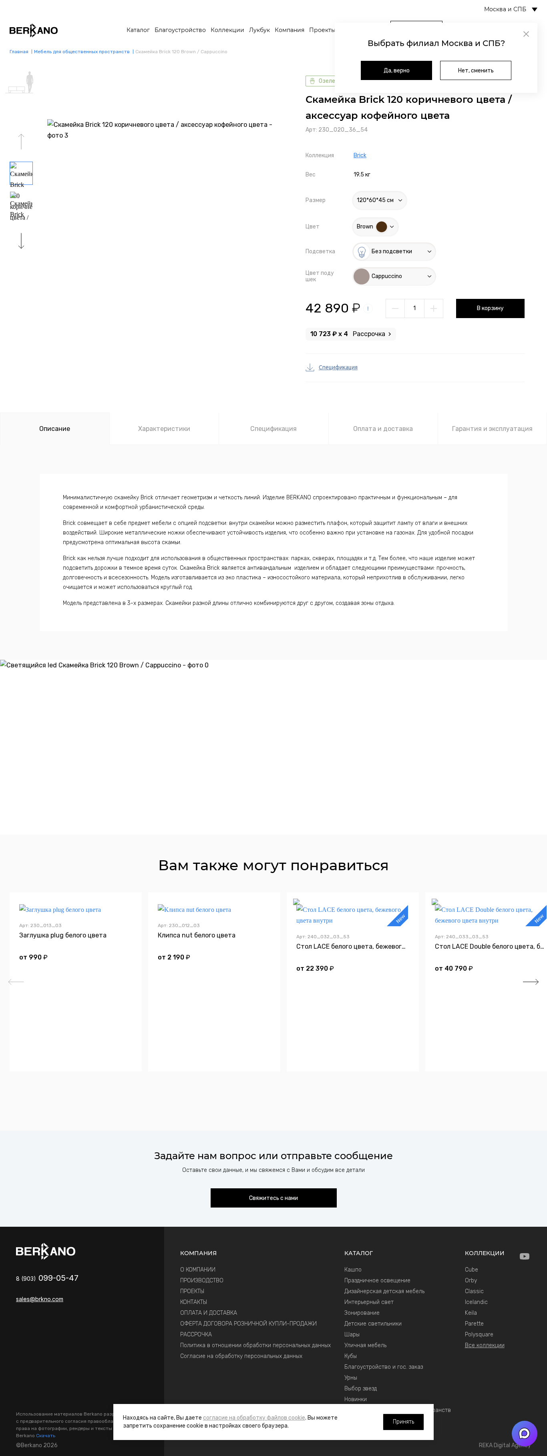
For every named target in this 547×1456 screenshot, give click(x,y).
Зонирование (362, 1313)
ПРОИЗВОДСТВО (201, 1280)
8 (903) (47, 1278)
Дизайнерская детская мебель (384, 1291)
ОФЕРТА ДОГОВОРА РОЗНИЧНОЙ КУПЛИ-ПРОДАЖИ (248, 1323)
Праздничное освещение (377, 1280)
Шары (352, 1334)
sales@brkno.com (39, 1299)
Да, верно (397, 70)
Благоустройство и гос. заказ (383, 1367)
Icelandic (476, 1302)
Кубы (350, 1356)
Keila (471, 1313)
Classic (474, 1291)
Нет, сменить (476, 70)
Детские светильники (373, 1323)
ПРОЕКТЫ (192, 1291)
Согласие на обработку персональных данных (241, 1356)
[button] (21, 241)
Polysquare (479, 1334)
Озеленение (335, 81)
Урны (350, 1377)
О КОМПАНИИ (197, 1269)
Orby (471, 1280)
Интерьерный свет (369, 1302)
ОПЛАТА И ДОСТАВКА (208, 1313)
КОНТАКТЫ (193, 1302)
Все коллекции (485, 1345)
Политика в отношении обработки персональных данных (255, 1345)
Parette (474, 1323)
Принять (403, 1421)
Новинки (355, 1399)
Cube (471, 1269)
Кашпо (353, 1269)
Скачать (45, 1435)
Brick (360, 155)
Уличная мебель (365, 1345)
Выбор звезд (360, 1388)
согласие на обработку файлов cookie (254, 1417)
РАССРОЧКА (196, 1334)
